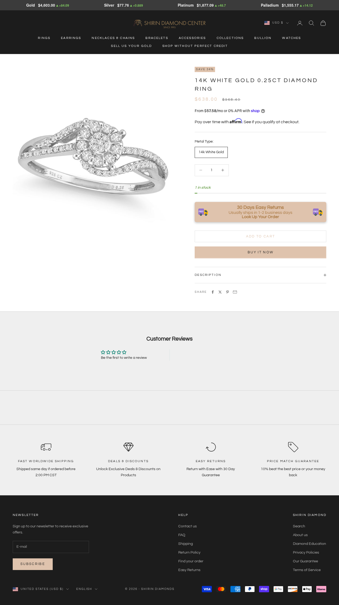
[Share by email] (235, 292)
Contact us (187, 526)
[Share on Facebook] (213, 292)
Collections (230, 38)
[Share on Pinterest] (227, 292)
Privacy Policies (306, 552)
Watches (291, 38)
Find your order (190, 561)
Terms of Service (307, 570)
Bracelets (156, 38)
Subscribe (32, 564)
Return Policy (189, 552)
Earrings (71, 38)
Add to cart (260, 236)
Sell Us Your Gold (131, 46)
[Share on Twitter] (220, 292)
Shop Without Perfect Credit (195, 46)
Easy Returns (189, 570)
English (84, 589)
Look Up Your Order (260, 217)
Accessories (192, 38)
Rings (44, 38)
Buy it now (260, 252)
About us (300, 535)
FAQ (181, 535)
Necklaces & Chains (113, 38)
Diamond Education (309, 544)
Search (299, 526)
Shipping (185, 544)
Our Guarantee (305, 561)
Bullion (262, 38)
